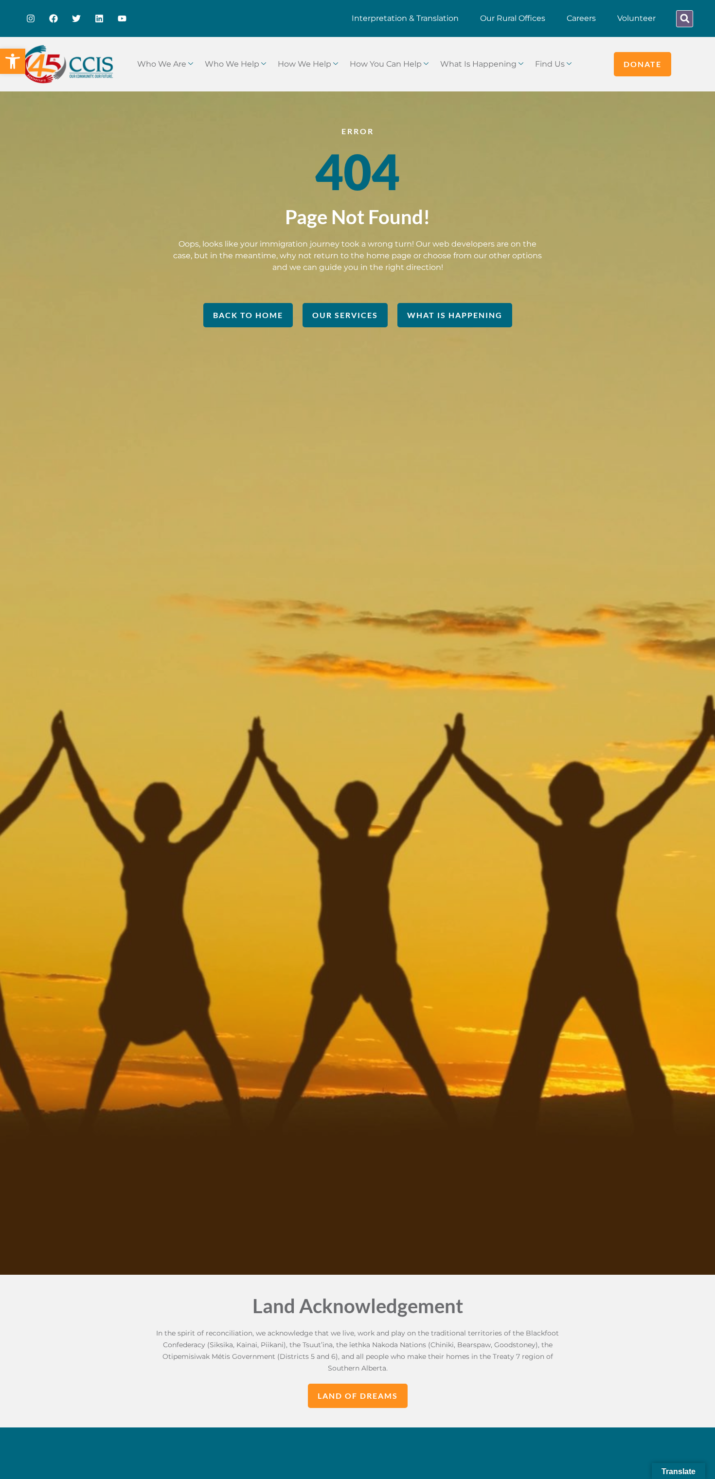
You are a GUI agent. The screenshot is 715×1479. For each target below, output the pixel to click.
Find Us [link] (550, 64)
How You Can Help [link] (386, 64)
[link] (12, 61)
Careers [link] (581, 18)
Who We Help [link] (232, 64)
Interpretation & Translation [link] (405, 18)
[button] (684, 18)
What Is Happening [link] (478, 64)
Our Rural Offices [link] (512, 18)
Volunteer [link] (636, 18)
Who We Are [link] (161, 64)
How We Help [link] (304, 64)
